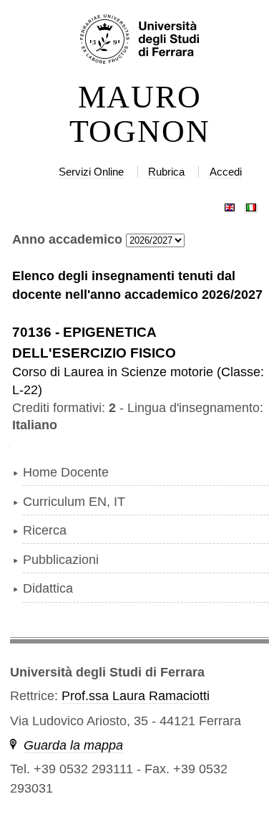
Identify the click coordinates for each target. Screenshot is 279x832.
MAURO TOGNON (139, 114)
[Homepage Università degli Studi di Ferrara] (139, 40)
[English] (230, 204)
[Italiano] (251, 204)
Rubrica (166, 172)
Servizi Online (91, 172)
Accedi (226, 172)
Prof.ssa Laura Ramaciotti (136, 696)
